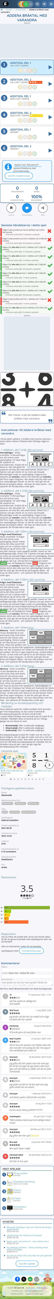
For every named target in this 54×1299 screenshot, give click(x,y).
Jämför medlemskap (19, 175)
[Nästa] (49, 765)
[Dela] (43, 208)
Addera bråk (28, 812)
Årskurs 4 (7, 803)
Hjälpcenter (41, 1288)
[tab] (11, 779)
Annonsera (30, 1288)
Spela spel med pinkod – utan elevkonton (28, 1241)
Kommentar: (7, 979)
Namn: (4, 966)
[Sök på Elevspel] (37, 4)
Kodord (17, 1190)
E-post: (5, 973)
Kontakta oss (17, 1291)
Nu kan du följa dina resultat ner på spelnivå (29, 1255)
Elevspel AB (19, 1288)
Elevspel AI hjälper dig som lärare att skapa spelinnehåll (29, 1228)
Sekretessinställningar (34, 1294)
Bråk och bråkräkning (12, 770)
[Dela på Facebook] (17, 1279)
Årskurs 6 (33, 803)
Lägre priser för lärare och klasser (24, 1235)
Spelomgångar (17, 192)
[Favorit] (11, 208)
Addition (14, 812)
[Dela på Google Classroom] (30, 1279)
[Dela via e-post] (36, 1279)
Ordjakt (17, 1198)
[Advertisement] (27, 41)
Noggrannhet (36, 200)
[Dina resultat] (31, 4)
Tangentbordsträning (24, 1181)
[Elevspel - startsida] (3, 3)
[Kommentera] (27, 208)
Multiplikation (19, 1206)
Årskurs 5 (20, 803)
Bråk (4, 812)
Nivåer (36, 192)
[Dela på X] (23, 1279)
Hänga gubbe (20, 1173)
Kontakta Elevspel (31, 950)
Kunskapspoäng (17, 200)
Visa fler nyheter (27, 1263)
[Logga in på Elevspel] (44, 4)
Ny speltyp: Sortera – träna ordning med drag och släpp (27, 1248)
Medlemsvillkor (17, 1294)
